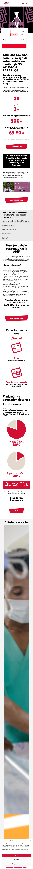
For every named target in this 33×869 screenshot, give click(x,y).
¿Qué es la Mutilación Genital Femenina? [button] (16, 221)
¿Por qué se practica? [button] (9, 229)
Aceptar (16, 855)
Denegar (16, 859)
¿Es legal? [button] (5, 238)
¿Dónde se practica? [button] (8, 225)
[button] (30, 841)
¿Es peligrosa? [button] (6, 234)
